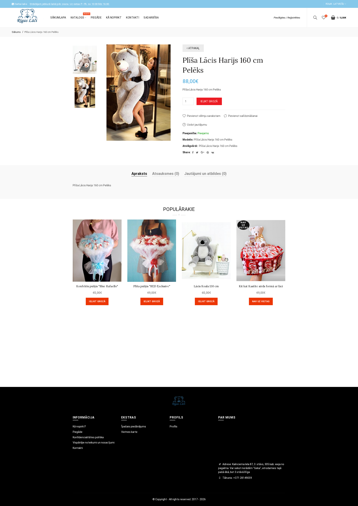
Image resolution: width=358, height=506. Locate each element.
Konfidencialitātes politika (88, 437)
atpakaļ (194, 48)
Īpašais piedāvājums (133, 426)
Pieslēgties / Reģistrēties (287, 17)
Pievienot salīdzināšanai (242, 115)
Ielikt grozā (209, 101)
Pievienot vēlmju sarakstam (203, 115)
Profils (173, 426)
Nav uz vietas (261, 301)
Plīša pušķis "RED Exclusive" (151, 286)
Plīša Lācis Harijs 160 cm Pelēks (41, 32)
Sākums (16, 32)
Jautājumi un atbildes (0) (205, 173)
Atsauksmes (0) (165, 173)
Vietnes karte (129, 431)
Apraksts (139, 173)
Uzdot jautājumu (197, 124)
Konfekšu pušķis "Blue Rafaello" (97, 286)
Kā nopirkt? (79, 426)
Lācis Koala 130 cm (206, 286)
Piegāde (77, 431)
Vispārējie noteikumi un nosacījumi (93, 442)
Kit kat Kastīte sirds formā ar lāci (261, 286)
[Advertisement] (179, 351)
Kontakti (78, 447)
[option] (85, 59)
